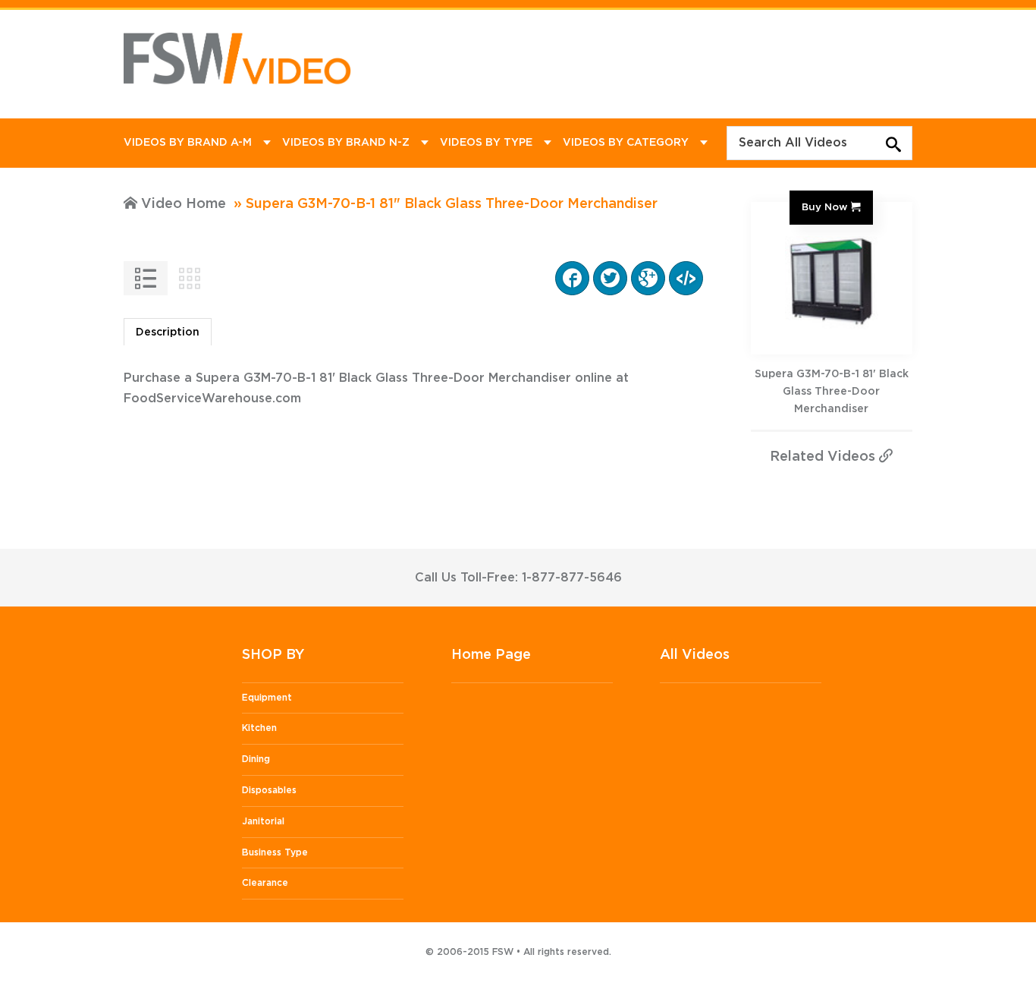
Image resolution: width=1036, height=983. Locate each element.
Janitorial (263, 821)
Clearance (265, 882)
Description (167, 332)
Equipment (267, 697)
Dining (256, 759)
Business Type (275, 852)
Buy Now (824, 207)
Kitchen (259, 728)
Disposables (269, 790)
